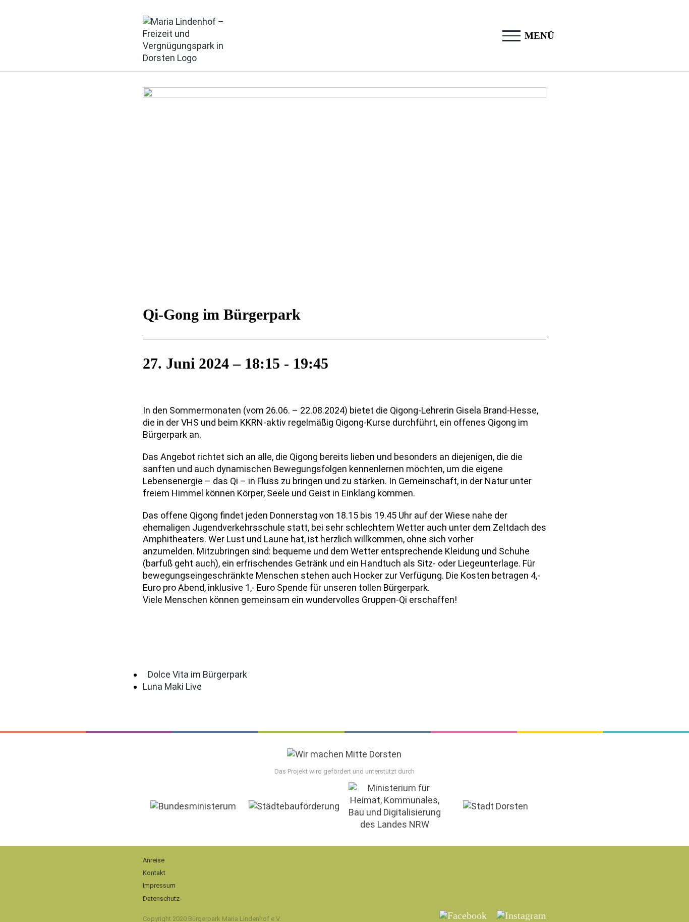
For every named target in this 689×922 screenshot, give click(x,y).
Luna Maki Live (172, 686)
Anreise (153, 860)
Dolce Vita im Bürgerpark (197, 674)
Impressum (159, 885)
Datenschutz (161, 898)
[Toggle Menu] (511, 35)
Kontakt (154, 873)
